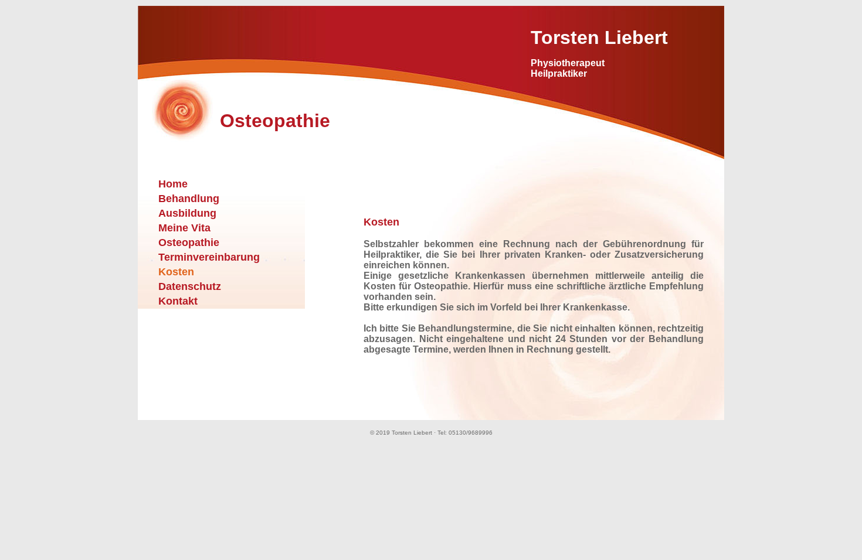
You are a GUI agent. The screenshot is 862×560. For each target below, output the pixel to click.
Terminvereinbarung (209, 257)
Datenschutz (189, 286)
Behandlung (188, 198)
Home (173, 184)
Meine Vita (184, 228)
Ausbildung (187, 213)
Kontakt (178, 301)
